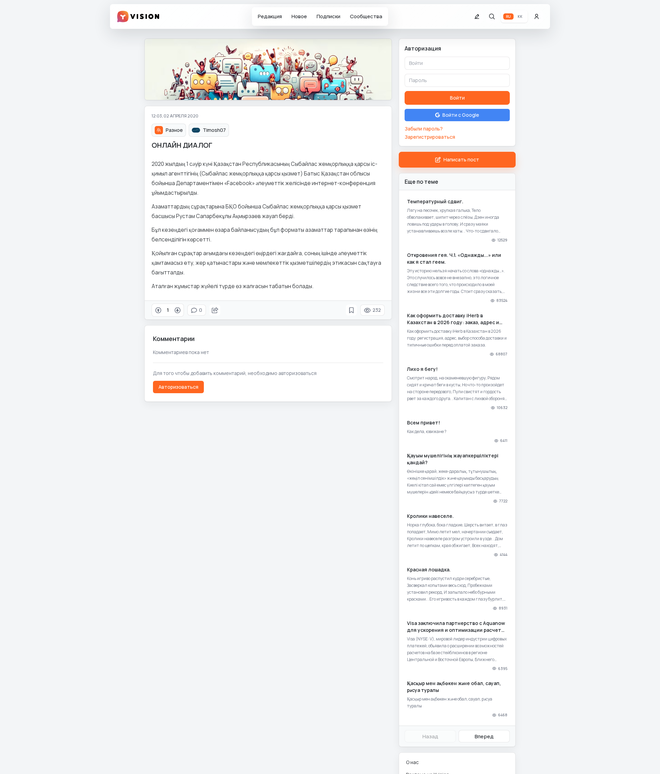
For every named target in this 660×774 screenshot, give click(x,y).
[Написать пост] (477, 16)
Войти (457, 97)
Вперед (484, 736)
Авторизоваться (178, 387)
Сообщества (366, 16)
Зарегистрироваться (430, 137)
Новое (299, 16)
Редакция (270, 16)
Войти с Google (460, 115)
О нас (412, 762)
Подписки (328, 16)
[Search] (492, 16)
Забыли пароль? (424, 128)
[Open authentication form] (536, 16)
